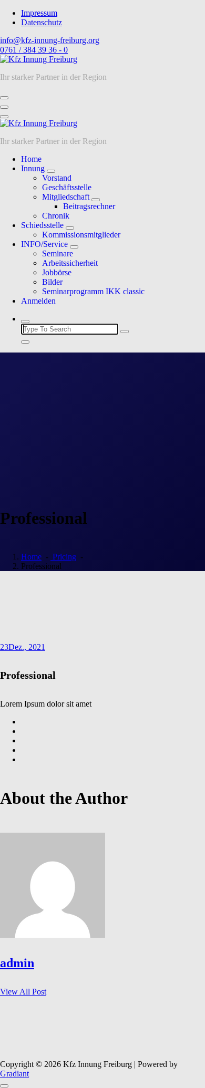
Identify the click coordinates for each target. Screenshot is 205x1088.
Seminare (57, 253)
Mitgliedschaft (65, 196)
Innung (33, 168)
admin (17, 963)
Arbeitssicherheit (70, 262)
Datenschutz (41, 22)
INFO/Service (44, 244)
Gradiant (14, 1073)
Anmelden (38, 300)
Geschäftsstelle (66, 187)
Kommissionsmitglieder (81, 234)
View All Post (23, 991)
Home (31, 158)
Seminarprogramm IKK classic (93, 291)
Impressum (39, 12)
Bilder (52, 281)
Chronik (55, 215)
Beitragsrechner (89, 206)
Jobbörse (56, 272)
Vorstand (56, 177)
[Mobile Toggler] (51, 171)
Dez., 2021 (22, 647)
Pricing (63, 556)
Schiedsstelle (42, 225)
